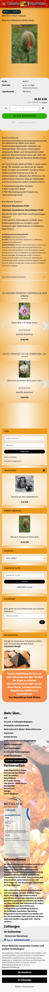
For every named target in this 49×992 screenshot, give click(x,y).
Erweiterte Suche (24, 587)
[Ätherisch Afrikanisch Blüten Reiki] (24, 44)
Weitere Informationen (24, 987)
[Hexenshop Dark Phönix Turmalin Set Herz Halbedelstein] (24, 483)
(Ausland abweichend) (30, 88)
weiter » (6, 12)
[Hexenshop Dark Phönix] (24, 4)
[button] (6, 108)
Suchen (24, 582)
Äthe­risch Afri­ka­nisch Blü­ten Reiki (24, 537)
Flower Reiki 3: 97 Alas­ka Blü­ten (24, 323)
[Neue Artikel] (44, 470)
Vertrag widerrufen (15, 761)
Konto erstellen (10, 457)
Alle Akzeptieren (24, 972)
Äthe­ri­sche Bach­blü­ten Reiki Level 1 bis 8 (24, 381)
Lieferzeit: (6, 85)
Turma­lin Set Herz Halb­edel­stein (24, 497)
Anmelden (24, 452)
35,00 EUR (25, 542)
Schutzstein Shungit (12, 646)
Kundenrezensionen (14, 276)
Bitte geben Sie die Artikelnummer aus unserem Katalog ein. (24, 610)
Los (42, 622)
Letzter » (16, 12)
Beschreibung (10, 137)
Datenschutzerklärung (10, 967)
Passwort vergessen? (12, 461)
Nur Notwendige (24, 980)
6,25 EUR (24, 502)
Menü (4, 4)
